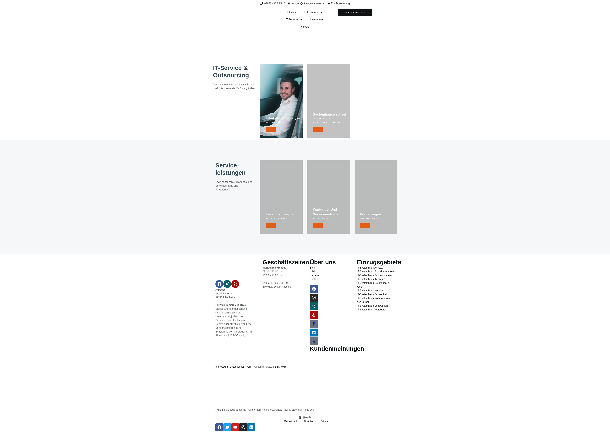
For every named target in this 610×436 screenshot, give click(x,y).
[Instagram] (314, 298)
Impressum (221, 366)
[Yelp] (235, 284)
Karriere (314, 275)
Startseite (292, 12)
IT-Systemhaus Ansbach (370, 267)
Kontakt (305, 26)
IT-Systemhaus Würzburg (371, 309)
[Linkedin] (314, 332)
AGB (248, 366)
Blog (312, 267)
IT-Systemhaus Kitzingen (371, 279)
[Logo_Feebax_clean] (314, 324)
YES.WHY (281, 366)
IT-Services (292, 19)
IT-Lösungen (311, 12)
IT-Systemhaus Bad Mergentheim (375, 271)
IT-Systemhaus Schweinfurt (372, 305)
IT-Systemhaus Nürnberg (371, 290)
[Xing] (227, 284)
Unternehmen (316, 19)
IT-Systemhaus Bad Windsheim (374, 275)
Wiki (312, 271)
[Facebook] (219, 284)
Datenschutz (237, 366)
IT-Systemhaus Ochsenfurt (372, 294)
